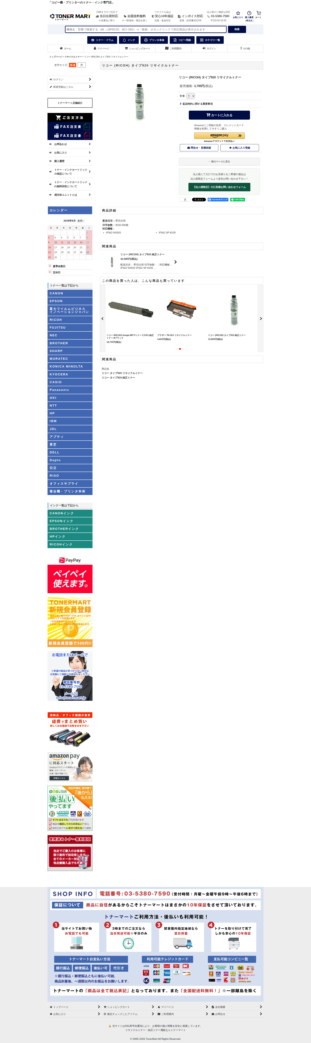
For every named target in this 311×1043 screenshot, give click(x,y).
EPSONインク (62, 521)
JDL (53, 429)
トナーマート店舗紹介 (70, 102)
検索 (237, 29)
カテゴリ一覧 (212, 40)
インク (131, 40)
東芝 (53, 444)
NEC (54, 335)
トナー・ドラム (105, 40)
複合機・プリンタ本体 (68, 491)
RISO (54, 475)
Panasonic (59, 390)
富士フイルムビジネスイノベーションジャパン (69, 310)
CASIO (56, 382)
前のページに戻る (220, 161)
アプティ (57, 436)
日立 (53, 468)
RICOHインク (61, 544)
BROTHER (59, 343)
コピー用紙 (184, 40)
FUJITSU (58, 327)
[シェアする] (185, 200)
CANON (56, 293)
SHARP (56, 351)
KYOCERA (59, 374)
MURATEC (59, 358)
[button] (245, 48)
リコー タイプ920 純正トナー (118, 377)
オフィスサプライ (64, 483)
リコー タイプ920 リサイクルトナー (122, 373)
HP (52, 413)
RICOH (56, 320)
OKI (53, 398)
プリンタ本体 (156, 40)
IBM (53, 421)
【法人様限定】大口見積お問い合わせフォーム (219, 187)
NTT (53, 405)
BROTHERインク (64, 529)
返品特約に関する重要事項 (197, 103)
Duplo (55, 460)
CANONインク (62, 513)
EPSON (56, 301)
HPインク (58, 536)
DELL (55, 452)
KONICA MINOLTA (66, 366)
